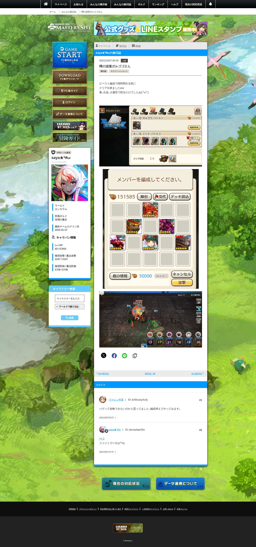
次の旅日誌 (196, 373)
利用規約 (72, 509)
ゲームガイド (69, 137)
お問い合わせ (168, 509)
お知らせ (78, 4)
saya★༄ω (115, 429)
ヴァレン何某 (116, 399)
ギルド (141, 4)
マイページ (61, 4)
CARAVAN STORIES (128, 528)
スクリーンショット (119, 71)
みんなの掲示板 (98, 4)
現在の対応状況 (193, 4)
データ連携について (69, 114)
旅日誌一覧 (150, 373)
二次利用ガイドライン (150, 509)
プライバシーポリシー (88, 509)
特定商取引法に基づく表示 (110, 509)
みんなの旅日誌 (122, 4)
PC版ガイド (69, 90)
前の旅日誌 (103, 373)
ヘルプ (174, 4)
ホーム (53, 11)
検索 (71, 318)
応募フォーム (182, 509)
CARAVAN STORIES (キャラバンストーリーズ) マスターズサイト (69, 28)
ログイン (69, 102)
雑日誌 (103, 71)
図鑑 (138, 46)
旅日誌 (123, 46)
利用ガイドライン (131, 509)
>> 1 (101, 438)
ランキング (158, 4)
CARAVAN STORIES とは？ (69, 125)
